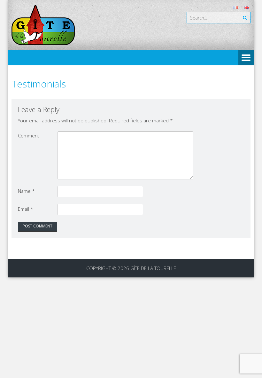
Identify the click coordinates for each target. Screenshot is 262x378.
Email (25, 209)
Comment (28, 135)
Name (26, 191)
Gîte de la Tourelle (153, 268)
